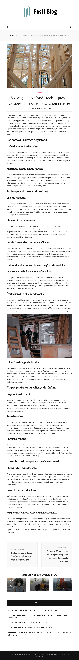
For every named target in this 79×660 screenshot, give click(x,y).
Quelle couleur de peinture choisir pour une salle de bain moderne (34, 610)
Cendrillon (47, 108)
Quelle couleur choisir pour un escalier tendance (27, 622)
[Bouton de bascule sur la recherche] (71, 27)
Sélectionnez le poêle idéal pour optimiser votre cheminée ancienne (39, 586)
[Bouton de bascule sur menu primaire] (8, 27)
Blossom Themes (54, 654)
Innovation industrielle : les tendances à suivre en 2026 (30, 627)
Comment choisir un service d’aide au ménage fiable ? (62, 587)
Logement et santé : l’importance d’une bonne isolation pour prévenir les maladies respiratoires (16, 586)
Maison (39, 92)
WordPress (39, 656)
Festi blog (23, 654)
